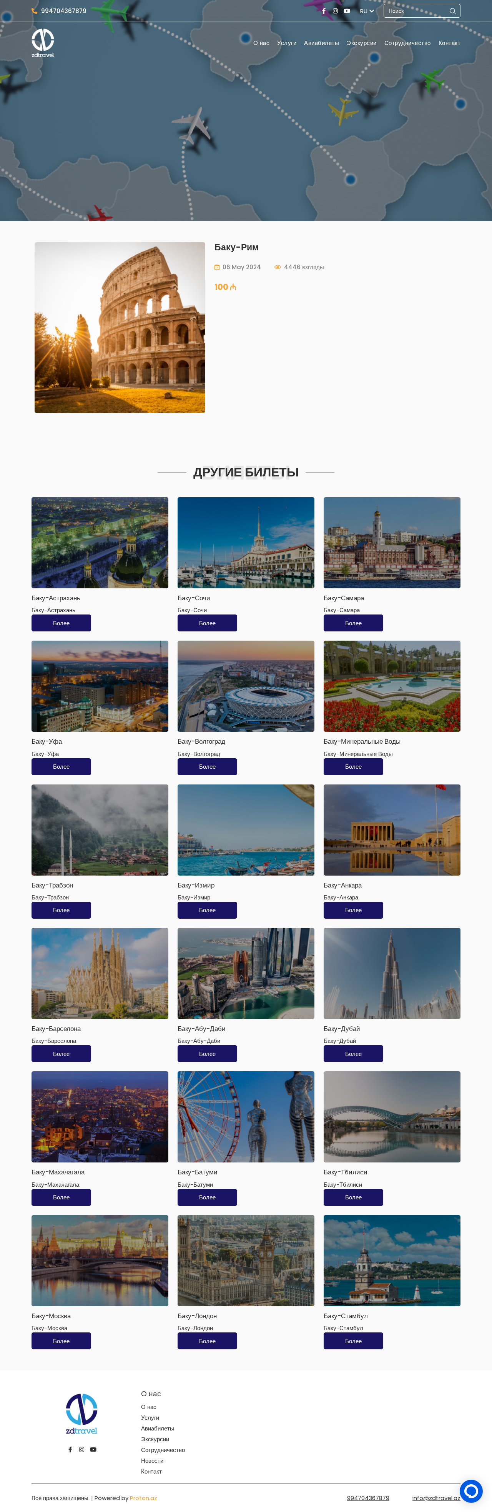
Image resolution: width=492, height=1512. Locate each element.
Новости (152, 1461)
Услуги (286, 43)
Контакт (450, 43)
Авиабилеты (321, 43)
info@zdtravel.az (436, 1498)
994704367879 (63, 11)
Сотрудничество (407, 43)
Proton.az (143, 1498)
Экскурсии (362, 43)
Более (61, 623)
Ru (363, 11)
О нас (261, 43)
